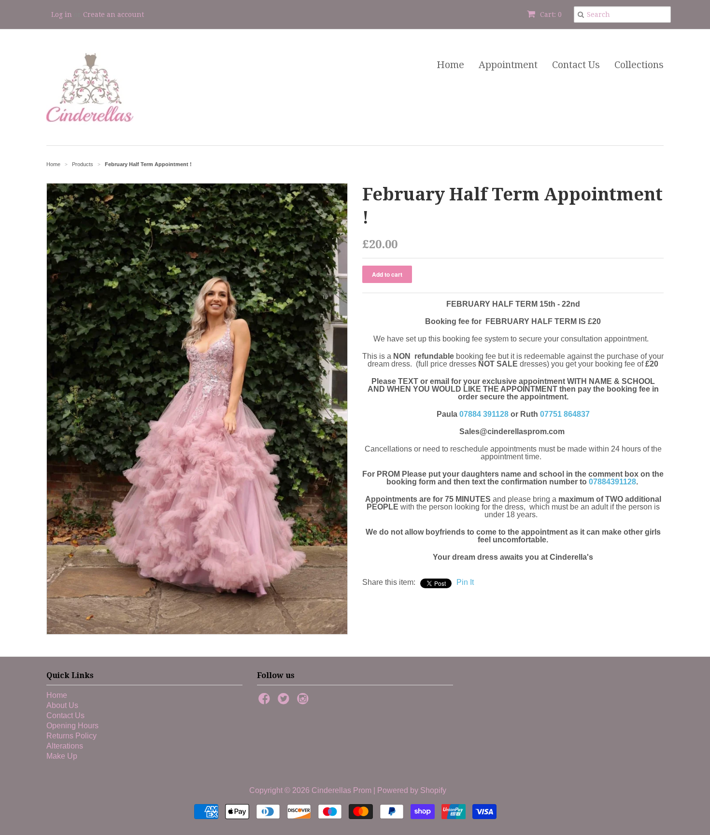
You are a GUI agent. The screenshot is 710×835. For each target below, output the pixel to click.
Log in (61, 14)
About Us (62, 705)
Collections (639, 65)
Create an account (113, 14)
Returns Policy (71, 736)
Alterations (64, 746)
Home (450, 65)
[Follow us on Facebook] (265, 701)
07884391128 (612, 482)
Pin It (465, 582)
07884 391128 (484, 414)
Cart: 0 (550, 14)
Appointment (508, 65)
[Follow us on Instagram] (304, 701)
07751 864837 (565, 414)
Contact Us (576, 65)
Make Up (61, 756)
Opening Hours (72, 726)
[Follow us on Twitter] (285, 701)
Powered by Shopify (411, 790)
